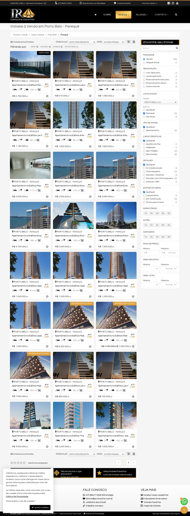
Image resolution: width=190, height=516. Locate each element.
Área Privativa (151, 260)
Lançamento (161, 195)
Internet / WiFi (161, 182)
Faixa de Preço (151, 244)
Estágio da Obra (152, 188)
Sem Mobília (161, 151)
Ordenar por (62, 42)
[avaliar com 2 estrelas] (15, 462)
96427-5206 (65, 3)
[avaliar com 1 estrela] (11, 462)
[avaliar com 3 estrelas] (18, 462)
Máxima (165, 265)
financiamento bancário (161, 80)
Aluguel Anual (161, 62)
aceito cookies (41, 507)
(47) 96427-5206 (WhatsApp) (99, 495)
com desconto (161, 73)
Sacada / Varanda (161, 175)
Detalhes (148, 160)
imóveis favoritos (152, 502)
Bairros (146, 107)
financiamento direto (161, 83)
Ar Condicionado (161, 168)
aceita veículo (161, 86)
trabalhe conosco (94, 506)
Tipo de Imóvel (150, 123)
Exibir (99, 42)
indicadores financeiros (155, 499)
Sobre (107, 14)
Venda (161, 59)
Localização (150, 94)
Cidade (146, 99)
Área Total (149, 276)
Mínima (146, 265)
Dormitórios (150, 208)
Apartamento (161, 130)
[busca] (176, 14)
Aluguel (141, 14)
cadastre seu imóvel (96, 502)
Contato (161, 14)
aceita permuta (161, 76)
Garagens (148, 232)
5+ (169, 213)
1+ (146, 213)
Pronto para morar (161, 202)
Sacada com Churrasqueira (161, 178)
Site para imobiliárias (161, 514)
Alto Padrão (161, 154)
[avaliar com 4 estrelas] (21, 462)
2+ (152, 213)
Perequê (161, 113)
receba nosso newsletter (156, 495)
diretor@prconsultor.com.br (99, 499)
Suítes (146, 220)
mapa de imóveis (152, 506)
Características (152, 136)
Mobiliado (161, 147)
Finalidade (148, 55)
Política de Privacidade (95, 514)
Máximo (165, 249)
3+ (157, 213)
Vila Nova (161, 117)
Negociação (149, 69)
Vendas (122, 15)
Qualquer (150, 110)
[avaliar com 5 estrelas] (24, 462)
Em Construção (161, 199)
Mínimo (146, 249)
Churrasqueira (161, 171)
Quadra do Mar (161, 144)
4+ (163, 213)
